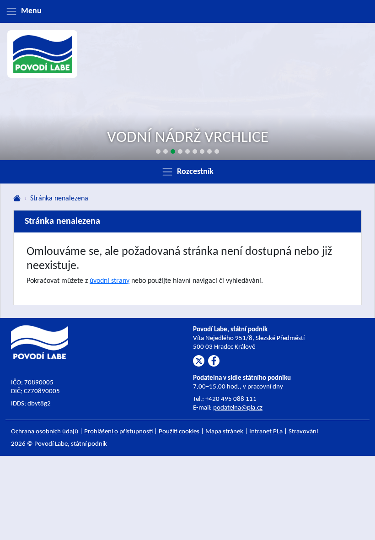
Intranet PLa (266, 431)
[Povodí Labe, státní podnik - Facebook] (214, 361)
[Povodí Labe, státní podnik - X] (198, 361)
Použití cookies (179, 431)
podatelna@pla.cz (237, 408)
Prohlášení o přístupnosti (118, 431)
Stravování (303, 431)
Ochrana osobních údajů (44, 431)
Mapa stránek (224, 431)
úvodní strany (109, 281)
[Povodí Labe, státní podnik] (42, 54)
